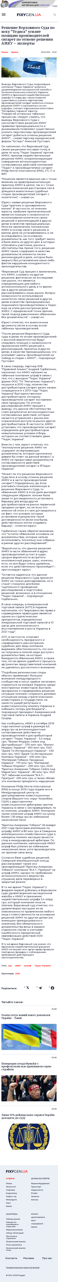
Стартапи (10, 1190)
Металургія (11, 1200)
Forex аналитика (14, 1245)
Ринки (4, 52)
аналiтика (11, 1214)
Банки (9, 1206)
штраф (27, 965)
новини (10, 1178)
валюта (34, 1214)
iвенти (34, 1227)
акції (33, 1220)
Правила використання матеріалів (22, 1267)
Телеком (35, 1196)
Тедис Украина (43, 965)
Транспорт (36, 1187)
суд (10, 965)
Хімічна (34, 1200)
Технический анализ (15, 1242)
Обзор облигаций (15, 1233)
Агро (8, 1203)
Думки (14, 52)
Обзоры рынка (13, 1219)
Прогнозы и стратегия (11, 1237)
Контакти (11, 1258)
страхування (37, 1224)
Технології (11, 1187)
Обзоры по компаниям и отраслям (12, 1224)
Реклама (28, 1258)
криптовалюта (38, 1217)
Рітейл (34, 1193)
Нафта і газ (11, 1196)
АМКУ (18, 965)
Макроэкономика (14, 1230)
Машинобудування (40, 1183)
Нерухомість (37, 1190)
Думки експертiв (40, 1178)
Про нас (47, 1258)
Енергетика (11, 1193)
